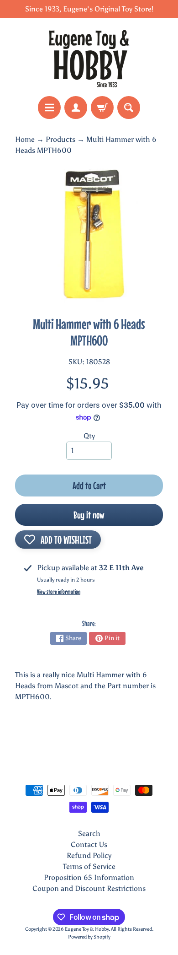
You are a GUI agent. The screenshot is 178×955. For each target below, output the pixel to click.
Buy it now (89, 515)
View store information (58, 591)
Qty (89, 436)
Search (89, 833)
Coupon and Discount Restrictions (89, 888)
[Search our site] (128, 107)
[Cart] (102, 107)
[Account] (75, 107)
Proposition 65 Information (89, 877)
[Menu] (49, 107)
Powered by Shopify (89, 936)
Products (60, 139)
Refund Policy (89, 855)
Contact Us (89, 844)
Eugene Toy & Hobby (87, 929)
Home (25, 139)
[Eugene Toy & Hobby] (89, 57)
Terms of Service (89, 866)
